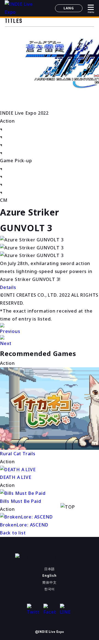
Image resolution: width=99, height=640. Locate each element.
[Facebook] (49, 610)
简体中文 (49, 582)
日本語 (49, 569)
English (49, 575)
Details (8, 287)
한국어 (49, 589)
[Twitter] (33, 610)
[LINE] (66, 610)
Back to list (13, 533)
